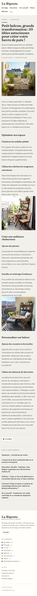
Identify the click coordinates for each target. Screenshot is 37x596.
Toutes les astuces (8, 573)
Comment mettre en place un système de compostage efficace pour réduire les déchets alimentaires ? (17, 486)
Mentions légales (7, 578)
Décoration (8, 550)
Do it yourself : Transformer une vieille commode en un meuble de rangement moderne (16, 495)
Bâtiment (7, 553)
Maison (6, 558)
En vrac (6, 548)
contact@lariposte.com (8, 590)
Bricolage (7, 545)
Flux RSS (6, 532)
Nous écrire (5, 576)
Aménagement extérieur (12, 561)
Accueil (5, 19)
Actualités (15, 19)
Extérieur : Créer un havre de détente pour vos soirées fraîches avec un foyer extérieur (18, 478)
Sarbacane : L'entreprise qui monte (15, 455)
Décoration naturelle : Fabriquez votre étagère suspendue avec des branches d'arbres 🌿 (16, 469)
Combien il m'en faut (8, 570)
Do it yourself (8, 556)
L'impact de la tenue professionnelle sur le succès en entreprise (17, 461)
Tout (11, 12)
